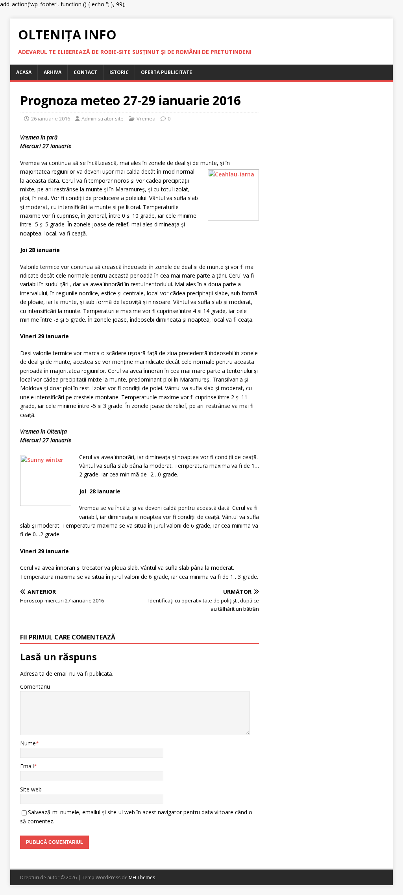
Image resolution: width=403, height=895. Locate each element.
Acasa (23, 72)
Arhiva (52, 72)
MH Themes (142, 877)
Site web (31, 789)
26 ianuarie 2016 (50, 118)
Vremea (146, 118)
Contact (85, 72)
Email (27, 766)
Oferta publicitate (166, 72)
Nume (28, 743)
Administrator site (102, 118)
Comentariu (35, 686)
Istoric (119, 72)
